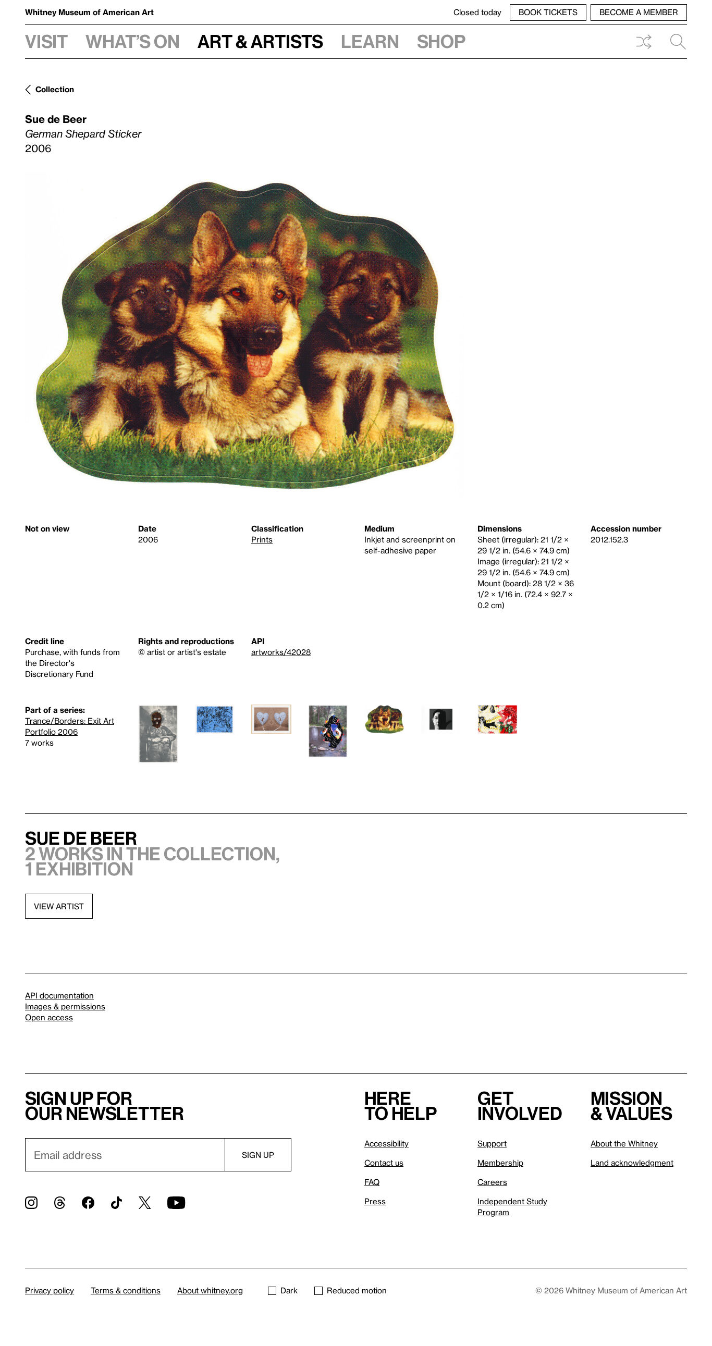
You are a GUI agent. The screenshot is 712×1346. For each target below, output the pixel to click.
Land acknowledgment (632, 1162)
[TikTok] (116, 1202)
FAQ (371, 1182)
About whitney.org (210, 1290)
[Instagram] (31, 1202)
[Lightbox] (244, 335)
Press (375, 1201)
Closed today (477, 12)
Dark (289, 1290)
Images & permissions (65, 1006)
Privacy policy (49, 1290)
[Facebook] (88, 1202)
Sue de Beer (56, 119)
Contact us (383, 1162)
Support (492, 1143)
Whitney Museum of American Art (89, 12)
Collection (54, 89)
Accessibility (386, 1143)
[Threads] (59, 1202)
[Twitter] (144, 1202)
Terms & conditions (126, 1290)
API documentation (59, 995)
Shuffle (644, 41)
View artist (59, 906)
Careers (492, 1182)
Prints (262, 539)
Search (674, 41)
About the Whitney (624, 1143)
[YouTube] (176, 1202)
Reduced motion (357, 1290)
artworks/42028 (281, 652)
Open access (49, 1017)
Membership (500, 1162)
